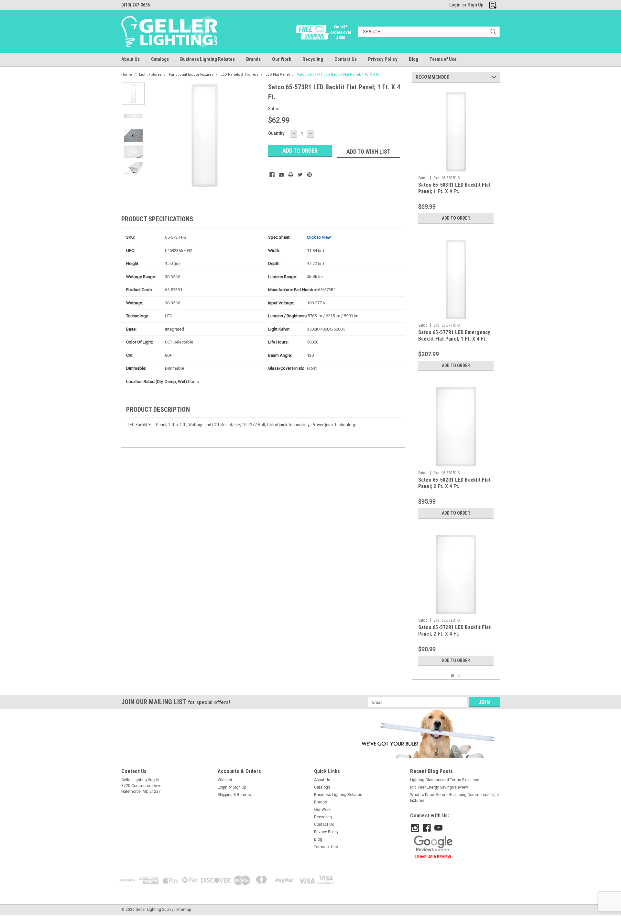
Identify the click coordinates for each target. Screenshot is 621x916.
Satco (422, 178)
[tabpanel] (456, 157)
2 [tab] (459, 676)
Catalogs (160, 59)
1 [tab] (452, 676)
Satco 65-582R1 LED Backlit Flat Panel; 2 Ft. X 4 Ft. (454, 483)
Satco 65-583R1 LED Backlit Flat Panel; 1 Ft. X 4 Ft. (454, 188)
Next (250, 135)
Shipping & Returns (234, 794)
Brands (253, 59)
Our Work (281, 59)
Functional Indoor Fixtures (191, 74)
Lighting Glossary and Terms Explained (444, 780)
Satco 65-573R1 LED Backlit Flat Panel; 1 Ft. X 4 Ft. (338, 74)
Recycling (312, 59)
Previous (156, 135)
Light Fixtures (150, 74)
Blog (413, 59)
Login (455, 4)
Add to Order (456, 218)
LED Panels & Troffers (239, 74)
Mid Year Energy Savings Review (439, 787)
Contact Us (345, 59)
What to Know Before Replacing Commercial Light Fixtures (454, 797)
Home (126, 74)
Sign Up (475, 4)
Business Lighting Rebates (207, 59)
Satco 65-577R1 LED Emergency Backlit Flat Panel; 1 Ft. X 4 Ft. (454, 335)
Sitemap (183, 909)
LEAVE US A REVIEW (433, 857)
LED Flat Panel (278, 74)
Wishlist (225, 780)
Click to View (319, 237)
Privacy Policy (383, 59)
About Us (130, 59)
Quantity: (277, 133)
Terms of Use (443, 59)
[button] (427, 733)
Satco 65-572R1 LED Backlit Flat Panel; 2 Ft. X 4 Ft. (454, 630)
